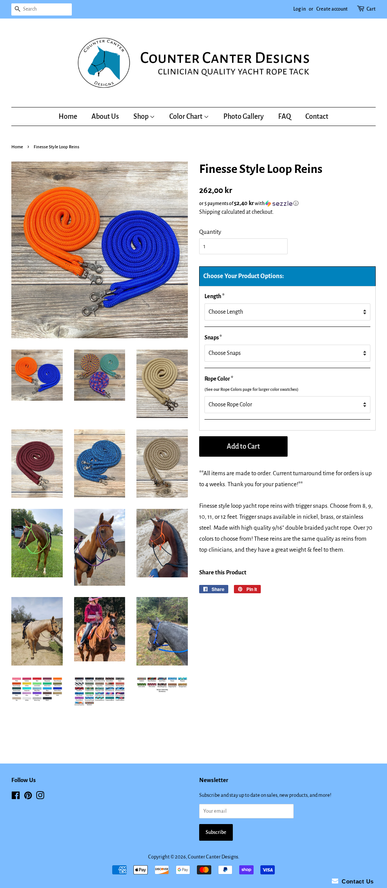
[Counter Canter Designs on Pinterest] (28, 797)
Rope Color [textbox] (251, 384)
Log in (299, 9)
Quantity (210, 232)
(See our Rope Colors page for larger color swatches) (251, 389)
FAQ (284, 116)
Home (68, 116)
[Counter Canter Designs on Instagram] (40, 797)
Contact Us (356, 881)
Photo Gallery (243, 116)
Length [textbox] (214, 296)
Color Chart (186, 116)
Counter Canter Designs (213, 857)
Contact (316, 116)
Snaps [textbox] (213, 337)
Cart (371, 9)
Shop (141, 116)
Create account (332, 9)
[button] (287, 203)
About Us (105, 116)
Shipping (209, 212)
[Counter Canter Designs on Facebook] (15, 797)
